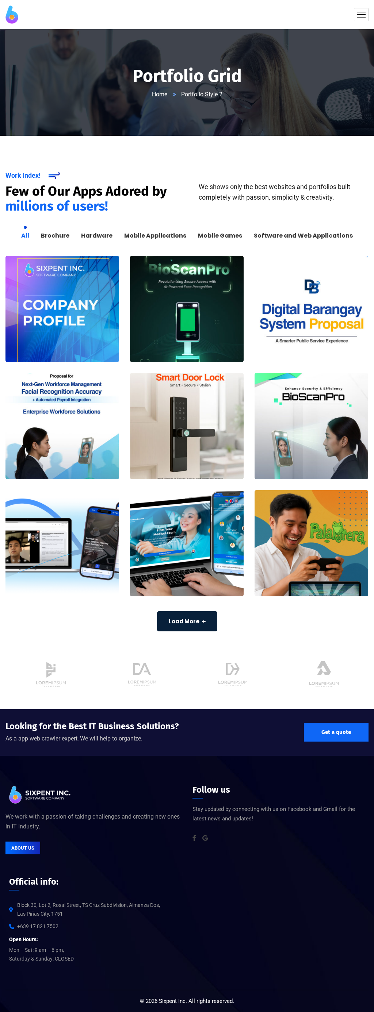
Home (159, 94)
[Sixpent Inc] (11, 14)
